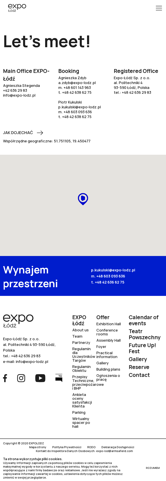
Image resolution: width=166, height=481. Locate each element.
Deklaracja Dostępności (117, 447)
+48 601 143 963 (77, 87)
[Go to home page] (15, 8)
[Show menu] (159, 8)
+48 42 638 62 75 (77, 92)
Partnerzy (81, 342)
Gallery (102, 362)
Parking (78, 412)
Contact (139, 375)
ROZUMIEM (153, 468)
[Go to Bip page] (58, 377)
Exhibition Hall (108, 323)
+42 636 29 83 (15, 90)
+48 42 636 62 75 (109, 282)
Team (77, 336)
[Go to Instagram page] (21, 377)
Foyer (101, 346)
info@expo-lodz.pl (19, 95)
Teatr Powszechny (145, 334)
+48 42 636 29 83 (136, 92)
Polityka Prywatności (66, 447)
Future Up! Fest (142, 348)
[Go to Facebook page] (5, 377)
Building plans (108, 369)
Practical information (106, 354)
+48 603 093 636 (78, 111)
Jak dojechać (18, 132)
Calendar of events (144, 320)
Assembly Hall (108, 340)
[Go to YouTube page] (40, 377)
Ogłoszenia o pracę (108, 377)
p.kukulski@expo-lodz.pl (79, 107)
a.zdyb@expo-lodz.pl (77, 82)
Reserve (139, 367)
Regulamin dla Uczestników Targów (83, 354)
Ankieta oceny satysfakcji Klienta (82, 400)
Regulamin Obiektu (81, 368)
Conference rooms (107, 332)
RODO (91, 447)
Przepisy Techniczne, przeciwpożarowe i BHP (88, 382)
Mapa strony (37, 447)
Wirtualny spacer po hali (81, 422)
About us (80, 329)
